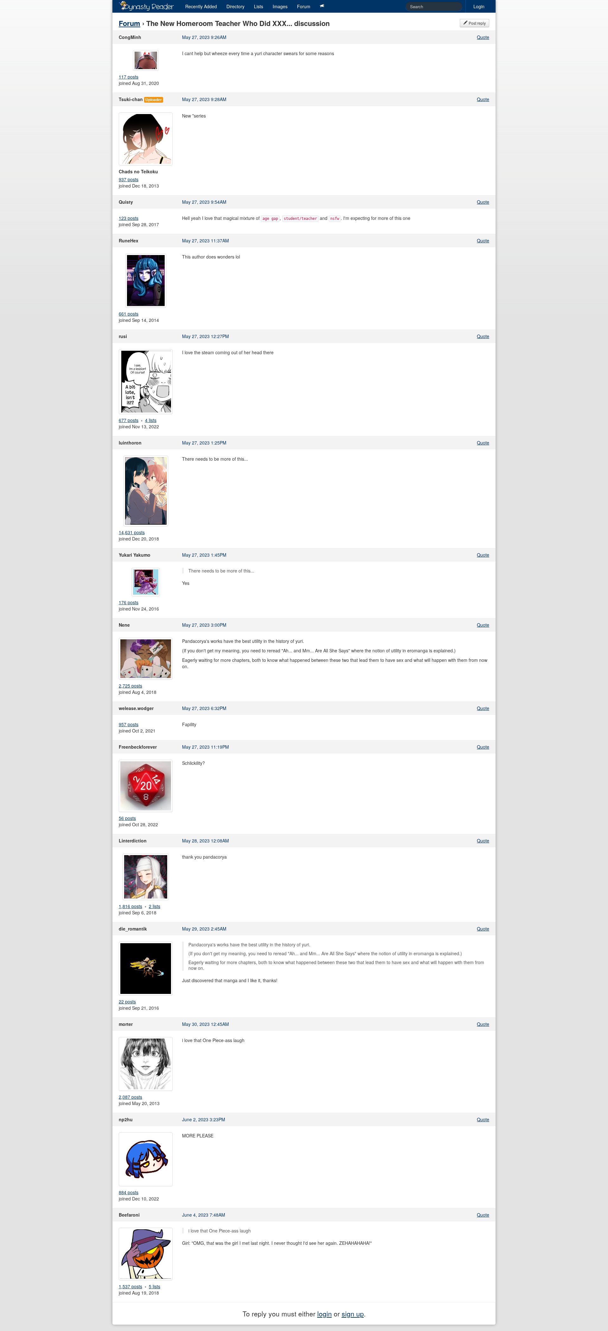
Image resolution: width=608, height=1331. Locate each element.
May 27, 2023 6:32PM (204, 708)
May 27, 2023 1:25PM (204, 442)
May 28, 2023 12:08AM (205, 840)
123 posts (128, 218)
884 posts (128, 1192)
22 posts (127, 1001)
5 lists (154, 1286)
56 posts (127, 818)
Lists (258, 6)
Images (280, 6)
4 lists (150, 420)
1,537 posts (130, 1286)
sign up (353, 1313)
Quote (483, 37)
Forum (303, 6)
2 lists (154, 906)
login (324, 1313)
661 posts (128, 313)
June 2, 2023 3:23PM (203, 1119)
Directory (235, 6)
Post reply (477, 23)
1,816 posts (130, 906)
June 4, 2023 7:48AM (203, 1215)
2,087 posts (130, 1097)
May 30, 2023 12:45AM (205, 1024)
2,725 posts (130, 685)
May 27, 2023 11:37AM (205, 240)
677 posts (128, 420)
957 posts (128, 724)
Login (478, 6)
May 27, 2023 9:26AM (204, 37)
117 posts (128, 77)
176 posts (128, 602)
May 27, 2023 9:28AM (204, 99)
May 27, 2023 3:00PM (204, 625)
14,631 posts (132, 532)
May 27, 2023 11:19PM (205, 747)
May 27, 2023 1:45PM (204, 555)
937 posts (128, 179)
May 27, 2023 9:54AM (204, 202)
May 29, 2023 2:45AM (204, 928)
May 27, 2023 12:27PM (205, 336)
